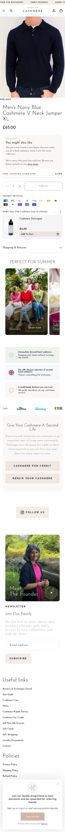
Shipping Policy (10, 770)
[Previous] (55, 212)
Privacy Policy (10, 764)
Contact (7, 746)
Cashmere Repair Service (15, 711)
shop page (33, 164)
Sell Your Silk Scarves (13, 723)
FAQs (6, 706)
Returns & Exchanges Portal (17, 689)
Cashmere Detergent (31, 219)
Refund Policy (10, 776)
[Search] (11, 10)
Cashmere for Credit (13, 717)
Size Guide (8, 694)
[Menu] (4, 10)
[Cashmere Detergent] (11, 227)
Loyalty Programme (13, 740)
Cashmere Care (10, 700)
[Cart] (61, 10)
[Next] (60, 212)
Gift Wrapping (10, 734)
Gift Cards (8, 729)
